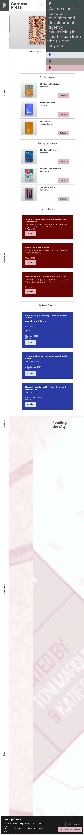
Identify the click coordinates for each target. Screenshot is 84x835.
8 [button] (39, 51)
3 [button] (31, 51)
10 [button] (43, 51)
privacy (30, 828)
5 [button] (34, 51)
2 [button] (29, 51)
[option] (27, 30)
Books (4, 93)
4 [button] (32, 51)
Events (4, 423)
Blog (4, 754)
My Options (75, 824)
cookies (39, 828)
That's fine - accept (71, 830)
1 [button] (27, 51)
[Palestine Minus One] (28, 30)
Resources (4, 589)
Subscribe (4, 258)
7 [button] (38, 51)
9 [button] (41, 51)
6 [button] (36, 51)
